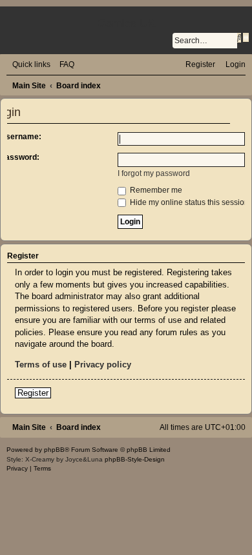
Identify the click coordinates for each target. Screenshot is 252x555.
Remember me (155, 190)
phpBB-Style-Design (135, 459)
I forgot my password (154, 173)
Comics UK (126, 23)
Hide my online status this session (188, 202)
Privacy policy (102, 364)
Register (32, 393)
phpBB (54, 449)
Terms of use (41, 364)
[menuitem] (64, 64)
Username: (20, 136)
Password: (19, 157)
